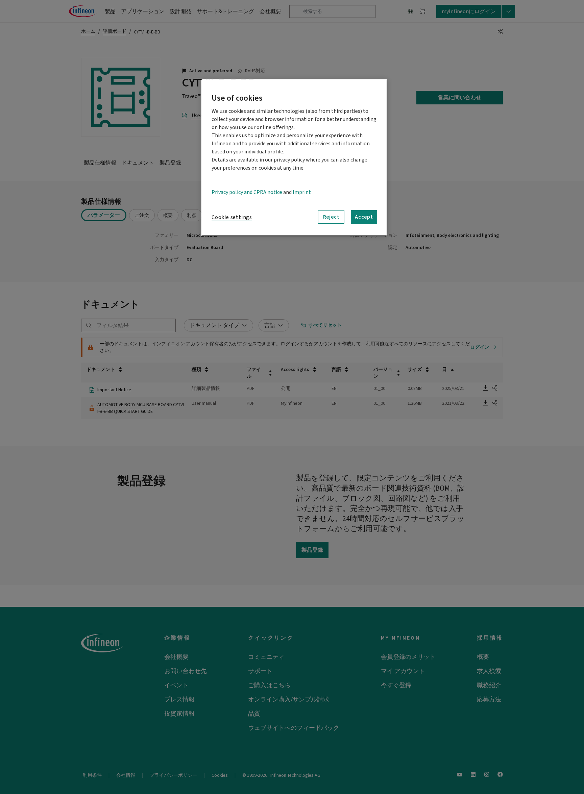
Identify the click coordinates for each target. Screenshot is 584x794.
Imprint (302, 192)
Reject (331, 217)
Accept (364, 217)
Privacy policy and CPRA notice (247, 192)
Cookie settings (232, 217)
